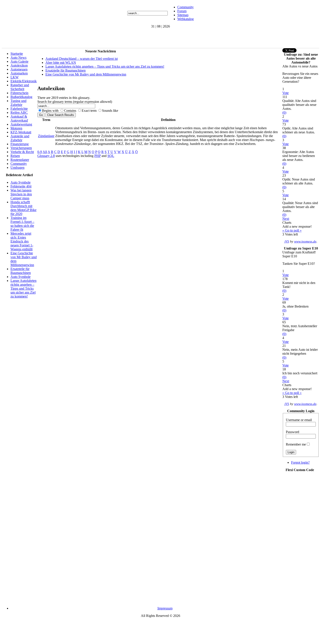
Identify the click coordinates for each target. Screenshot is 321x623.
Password (292, 432)
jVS (287, 241)
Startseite (16, 53)
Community (185, 7)
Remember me (296, 444)
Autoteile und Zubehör (19, 138)
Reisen (15, 156)
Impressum (165, 608)
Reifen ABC (19, 112)
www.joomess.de (305, 241)
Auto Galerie (19, 61)
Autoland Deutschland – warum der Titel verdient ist (81, 58)
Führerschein (19, 93)
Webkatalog (185, 19)
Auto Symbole (20, 182)
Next (285, 218)
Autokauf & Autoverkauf (19, 118)
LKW (14, 77)
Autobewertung (21, 124)
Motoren (16, 128)
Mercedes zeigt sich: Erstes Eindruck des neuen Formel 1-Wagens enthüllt (21, 241)
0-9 (39, 152)
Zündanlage (46, 136)
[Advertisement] (81, 38)
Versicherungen (21, 148)
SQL (110, 156)
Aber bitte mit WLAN (60, 62)
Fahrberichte (19, 108)
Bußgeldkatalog (21, 97)
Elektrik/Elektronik (23, 81)
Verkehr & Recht (22, 152)
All (45, 152)
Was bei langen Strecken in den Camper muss (21, 194)
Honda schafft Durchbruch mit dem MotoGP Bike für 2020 (23, 208)
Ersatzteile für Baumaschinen (20, 271)
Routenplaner (19, 160)
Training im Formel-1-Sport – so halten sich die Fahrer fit (22, 223)
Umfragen (17, 167)
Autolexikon (19, 65)
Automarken (19, 73)
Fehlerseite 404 (20, 186)
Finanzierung (19, 144)
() (284, 112)
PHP (97, 156)
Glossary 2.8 (46, 156)
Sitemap (182, 15)
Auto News (18, 57)
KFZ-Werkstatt (20, 132)
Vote (285, 93)
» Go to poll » (292, 230)
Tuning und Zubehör (18, 103)
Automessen (19, 69)
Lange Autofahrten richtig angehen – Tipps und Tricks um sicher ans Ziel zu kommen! (23, 288)
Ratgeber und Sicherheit (19, 87)
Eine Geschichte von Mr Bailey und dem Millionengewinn (85, 74)
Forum (181, 11)
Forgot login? (300, 462)
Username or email (299, 420)
